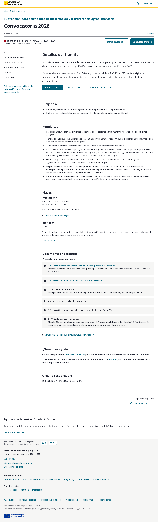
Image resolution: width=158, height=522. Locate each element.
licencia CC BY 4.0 (33, 505)
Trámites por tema (17, 11)
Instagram (37, 489)
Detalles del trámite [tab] (14, 57)
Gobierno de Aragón (13, 508)
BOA (24, 479)
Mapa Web (88, 499)
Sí (45, 443)
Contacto (113, 359)
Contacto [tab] (8, 72)
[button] (137, 3)
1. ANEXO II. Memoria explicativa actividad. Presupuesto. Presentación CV (83, 265)
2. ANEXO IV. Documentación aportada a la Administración (75, 280)
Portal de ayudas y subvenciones (45, 479)
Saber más (48, 240)
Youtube (25, 489)
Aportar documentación (99, 87)
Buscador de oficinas (13, 467)
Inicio (6, 11)
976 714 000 (9, 459)
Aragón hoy (69, 479)
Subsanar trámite (74, 87)
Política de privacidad (51, 499)
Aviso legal (9, 499)
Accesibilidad (72, 499)
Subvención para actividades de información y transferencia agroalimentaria (59, 19)
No (54, 443)
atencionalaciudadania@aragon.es (20, 463)
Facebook (13, 489)
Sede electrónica (11, 479)
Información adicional (139, 403)
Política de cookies (27, 499)
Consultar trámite (142, 41)
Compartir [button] (150, 33)
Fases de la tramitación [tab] (14, 67)
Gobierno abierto (101, 479)
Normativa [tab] (9, 77)
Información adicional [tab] (14, 62)
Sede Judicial (83, 479)
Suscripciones (105, 499)
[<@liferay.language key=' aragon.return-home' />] (13, 4)
